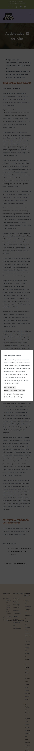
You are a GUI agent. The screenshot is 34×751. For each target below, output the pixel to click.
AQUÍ (17, 371)
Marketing (19, 397)
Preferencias (19, 394)
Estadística (9, 397)
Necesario (9, 394)
